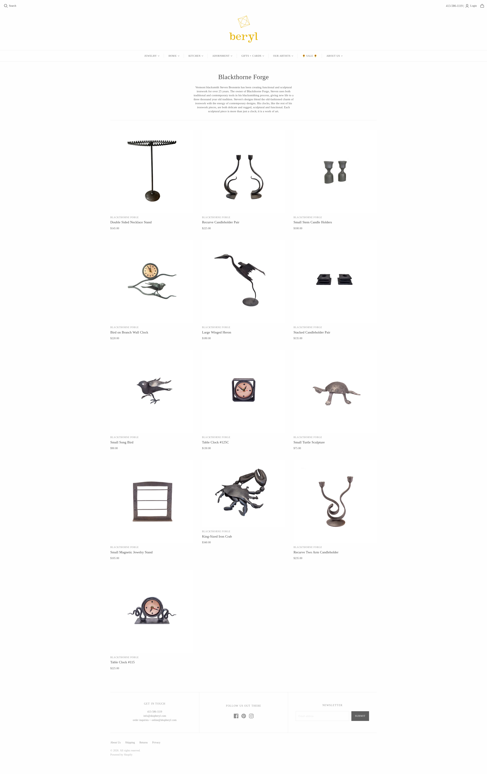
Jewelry (150, 55)
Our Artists (281, 55)
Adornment (221, 55)
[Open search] (6, 6)
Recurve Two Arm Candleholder (316, 552)
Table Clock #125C (215, 442)
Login (473, 5)
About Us (333, 55)
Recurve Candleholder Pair (220, 222)
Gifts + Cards (251, 55)
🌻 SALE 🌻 (309, 55)
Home (173, 55)
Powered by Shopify (121, 754)
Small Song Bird (121, 442)
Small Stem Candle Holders (313, 222)
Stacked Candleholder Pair (312, 332)
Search (12, 5)
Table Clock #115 (122, 662)
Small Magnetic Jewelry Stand (131, 552)
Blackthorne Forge (124, 217)
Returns (143, 742)
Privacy (156, 742)
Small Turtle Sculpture (309, 442)
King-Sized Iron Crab (217, 536)
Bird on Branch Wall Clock (129, 332)
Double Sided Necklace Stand (131, 222)
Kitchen (195, 55)
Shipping (130, 742)
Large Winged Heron (216, 332)
